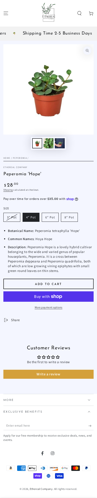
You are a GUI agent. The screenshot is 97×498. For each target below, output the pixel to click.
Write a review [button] (48, 374)
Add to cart (48, 284)
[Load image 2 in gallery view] (48, 143)
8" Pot (69, 217)
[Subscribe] (91, 426)
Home (6, 158)
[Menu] (6, 13)
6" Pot (50, 217)
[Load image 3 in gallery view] (60, 143)
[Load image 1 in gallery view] (37, 143)
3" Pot (12, 217)
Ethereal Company (15, 167)
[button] (79, 13)
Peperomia (20, 158)
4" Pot (31, 217)
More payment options (48, 307)
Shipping (8, 189)
